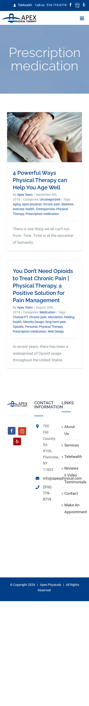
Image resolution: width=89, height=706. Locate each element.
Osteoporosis (45, 209)
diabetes (67, 204)
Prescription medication (42, 214)
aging (17, 204)
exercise (18, 209)
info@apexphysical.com (49, 478)
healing (69, 317)
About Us (69, 430)
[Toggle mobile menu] (82, 18)
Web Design (56, 331)
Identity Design (33, 322)
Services (71, 445)
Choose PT (20, 317)
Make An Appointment (72, 508)
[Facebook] (12, 431)
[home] (17, 404)
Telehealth (24, 5)
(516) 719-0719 (47, 493)
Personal (31, 326)
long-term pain (55, 322)
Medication (47, 312)
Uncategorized (50, 199)
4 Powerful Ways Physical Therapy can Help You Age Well (40, 180)
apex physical (31, 204)
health (30, 209)
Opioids (18, 326)
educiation (55, 317)
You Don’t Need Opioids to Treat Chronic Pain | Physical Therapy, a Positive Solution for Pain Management (43, 286)
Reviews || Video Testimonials (72, 475)
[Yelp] (17, 441)
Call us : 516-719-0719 (51, 5)
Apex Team (25, 194)
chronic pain (51, 204)
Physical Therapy (51, 326)
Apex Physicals (50, 585)
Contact (71, 493)
